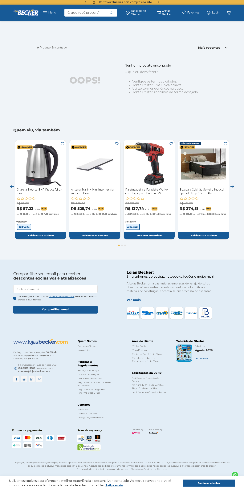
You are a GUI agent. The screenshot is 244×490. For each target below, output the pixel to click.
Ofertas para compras (125, 2)
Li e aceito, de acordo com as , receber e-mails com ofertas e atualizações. (57, 298)
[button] (213, 13)
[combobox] (90, 13)
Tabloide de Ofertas (138, 12)
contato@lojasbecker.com (34, 371)
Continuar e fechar (209, 483)
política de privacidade (61, 296)
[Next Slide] (158, 2)
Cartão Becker (166, 12)
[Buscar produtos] (111, 12)
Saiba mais (114, 485)
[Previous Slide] (85, 2)
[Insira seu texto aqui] (235, 475)
